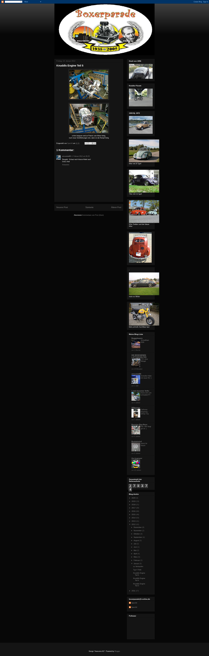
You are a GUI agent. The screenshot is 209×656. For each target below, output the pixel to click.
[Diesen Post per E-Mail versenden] (86, 143)
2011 (134, 591)
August (136, 540)
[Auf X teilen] (90, 143)
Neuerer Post (62, 207)
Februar (137, 560)
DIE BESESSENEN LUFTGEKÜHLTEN (138, 356)
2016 (134, 511)
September (138, 537)
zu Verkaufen (138, 566)
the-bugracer (136, 458)
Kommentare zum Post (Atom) (93, 215)
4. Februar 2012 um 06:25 (81, 156)
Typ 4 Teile (137, 570)
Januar (136, 563)
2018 (134, 505)
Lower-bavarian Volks (140, 391)
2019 (134, 501)
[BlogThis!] (88, 143)
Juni (135, 547)
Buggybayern (137, 338)
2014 (134, 518)
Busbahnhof (136, 441)
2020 (134, 498)
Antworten (65, 165)
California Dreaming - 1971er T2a (145, 412)
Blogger (117, 651)
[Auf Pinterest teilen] (95, 143)
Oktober (137, 534)
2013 (134, 521)
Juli (135, 544)
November (138, 530)
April (136, 554)
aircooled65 (66, 156)
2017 (134, 508)
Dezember (138, 527)
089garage (135, 408)
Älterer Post (116, 207)
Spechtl (134, 603)
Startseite (89, 207)
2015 (134, 514)
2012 (134, 524)
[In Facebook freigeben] (92, 143)
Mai (135, 550)
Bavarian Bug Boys (139, 424)
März (136, 557)
